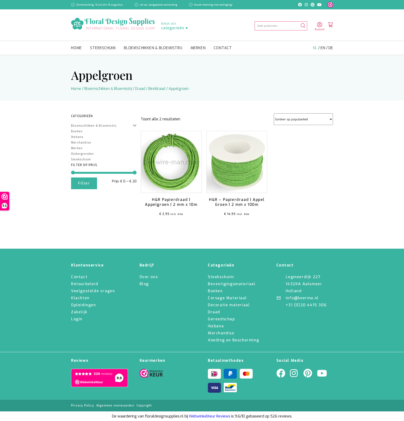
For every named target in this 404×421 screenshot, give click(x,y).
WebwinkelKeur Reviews (209, 416)
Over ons (149, 276)
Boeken (77, 131)
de (330, 47)
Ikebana (77, 137)
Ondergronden (82, 154)
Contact (223, 47)
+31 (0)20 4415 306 (306, 305)
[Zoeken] (303, 26)
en (323, 47)
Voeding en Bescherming (233, 340)
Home (76, 47)
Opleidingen (83, 305)
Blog (144, 283)
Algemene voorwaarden (115, 405)
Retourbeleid (84, 283)
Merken (198, 47)
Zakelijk (79, 312)
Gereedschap (221, 319)
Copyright (144, 405)
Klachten (80, 297)
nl (315, 47)
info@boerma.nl (302, 297)
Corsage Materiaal (227, 297)
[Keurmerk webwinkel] (330, 4)
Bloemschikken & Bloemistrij (153, 47)
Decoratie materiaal (229, 305)
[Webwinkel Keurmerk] (151, 374)
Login (77, 319)
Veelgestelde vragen (93, 290)
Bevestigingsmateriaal (232, 283)
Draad (140, 88)
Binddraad (156, 88)
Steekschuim (103, 47)
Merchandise (81, 142)
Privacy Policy (82, 405)
